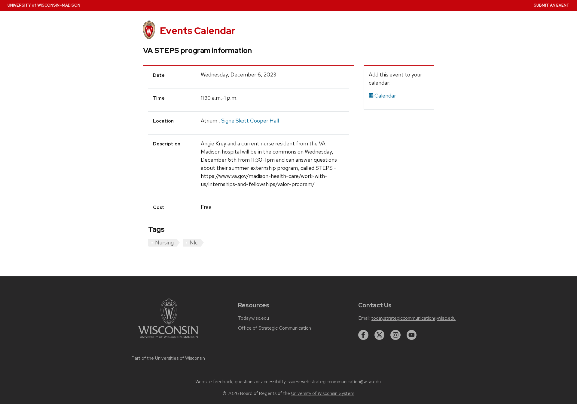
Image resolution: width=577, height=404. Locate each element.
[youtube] (412, 335)
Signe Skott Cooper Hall (250, 120)
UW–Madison (44, 5)
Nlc (194, 242)
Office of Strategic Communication (274, 328)
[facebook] (363, 335)
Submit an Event (551, 5)
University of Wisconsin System (322, 393)
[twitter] (379, 335)
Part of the (168, 358)
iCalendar (385, 95)
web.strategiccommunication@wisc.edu (341, 382)
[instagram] (395, 335)
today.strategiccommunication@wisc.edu (413, 318)
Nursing (164, 242)
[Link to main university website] (168, 339)
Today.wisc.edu (253, 318)
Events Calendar (197, 30)
